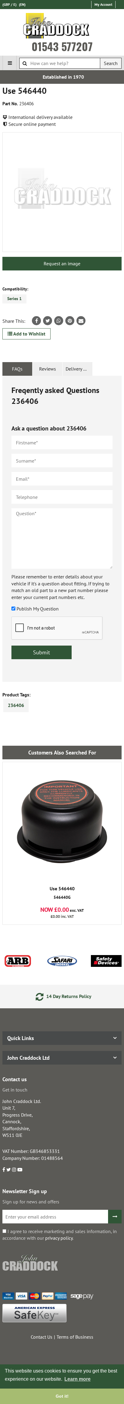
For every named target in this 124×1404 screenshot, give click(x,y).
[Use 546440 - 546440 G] (62, 821)
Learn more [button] (77, 1379)
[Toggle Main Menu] (9, 63)
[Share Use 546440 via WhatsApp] (58, 320)
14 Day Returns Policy (67, 996)
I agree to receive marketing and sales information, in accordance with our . (59, 1234)
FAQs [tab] (17, 369)
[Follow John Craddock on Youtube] (19, 1169)
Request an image (62, 263)
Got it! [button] (62, 1396)
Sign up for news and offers (30, 1202)
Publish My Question (38, 609)
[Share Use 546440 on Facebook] (36, 320)
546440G (62, 893)
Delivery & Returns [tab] (79, 369)
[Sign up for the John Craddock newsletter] (115, 1216)
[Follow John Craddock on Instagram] (14, 1169)
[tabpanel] (62, 529)
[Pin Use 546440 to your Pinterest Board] (69, 320)
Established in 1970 (62, 77)
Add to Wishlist (28, 334)
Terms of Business (75, 1337)
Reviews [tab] (47, 369)
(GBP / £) (9, 4)
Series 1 (14, 298)
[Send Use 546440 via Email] (80, 320)
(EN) (22, 4)
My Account (103, 4)
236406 (16, 705)
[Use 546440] (62, 192)
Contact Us (41, 1337)
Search (111, 63)
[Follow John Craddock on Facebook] (3, 1169)
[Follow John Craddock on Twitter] (8, 1169)
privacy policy (59, 1238)
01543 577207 (62, 46)
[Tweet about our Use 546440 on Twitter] (47, 320)
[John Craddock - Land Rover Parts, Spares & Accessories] (62, 27)
